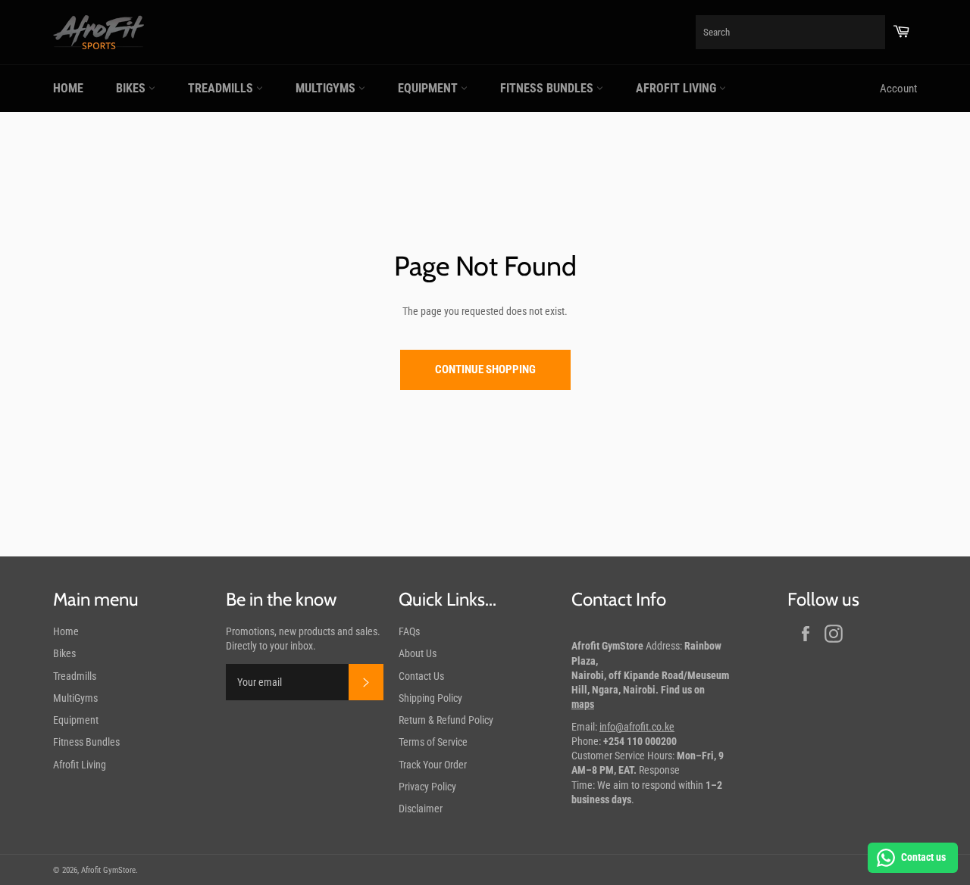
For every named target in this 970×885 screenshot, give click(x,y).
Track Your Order (433, 765)
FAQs (409, 631)
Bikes (132, 88)
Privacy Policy (427, 787)
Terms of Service (433, 742)
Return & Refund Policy (446, 720)
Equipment (429, 88)
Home (68, 88)
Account (898, 88)
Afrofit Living (677, 88)
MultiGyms (327, 88)
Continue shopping (485, 369)
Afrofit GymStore (108, 870)
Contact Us (421, 676)
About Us (417, 653)
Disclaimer (421, 808)
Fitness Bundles (548, 88)
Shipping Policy (430, 698)
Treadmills (222, 88)
